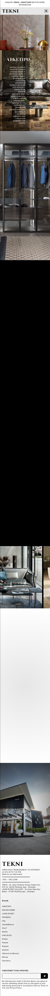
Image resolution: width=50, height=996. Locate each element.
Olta (4, 921)
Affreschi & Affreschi (10, 954)
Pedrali (5, 943)
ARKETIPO (6, 906)
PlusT (4, 928)
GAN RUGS (7, 935)
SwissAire (6, 961)
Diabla (5, 939)
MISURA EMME (8, 910)
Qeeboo (5, 950)
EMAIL (17, 2)
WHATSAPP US (28, 2)
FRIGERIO (6, 917)
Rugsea (5, 946)
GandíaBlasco (8, 925)
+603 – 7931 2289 (10, 880)
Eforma (5, 957)
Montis (5, 932)
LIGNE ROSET (8, 914)
